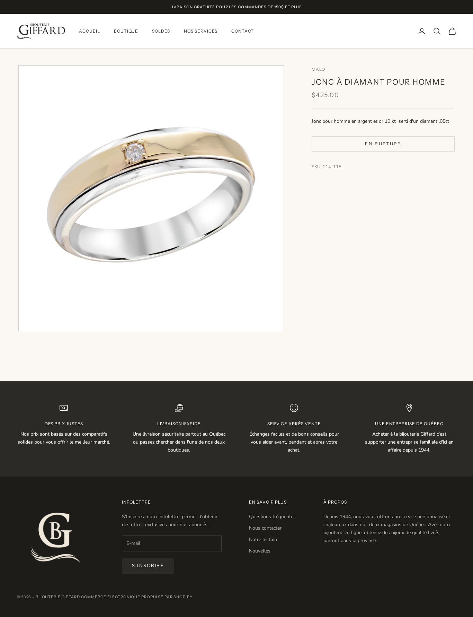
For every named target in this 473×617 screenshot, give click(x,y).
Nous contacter (265, 528)
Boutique (126, 31)
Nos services (200, 31)
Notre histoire (263, 539)
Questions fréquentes (272, 516)
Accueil (89, 31)
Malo (318, 69)
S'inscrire (148, 566)
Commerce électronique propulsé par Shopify (137, 596)
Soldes (161, 31)
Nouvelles (259, 551)
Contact (242, 31)
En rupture (383, 143)
